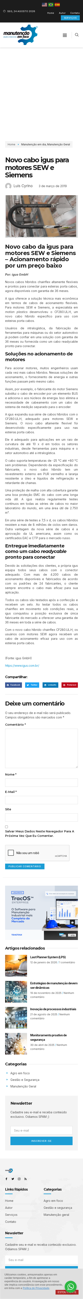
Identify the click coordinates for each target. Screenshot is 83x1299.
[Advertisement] (41, 91)
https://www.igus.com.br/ (22, 665)
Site (8, 809)
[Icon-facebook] (6, 1179)
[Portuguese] (51, 4)
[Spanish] (57, 4)
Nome (10, 774)
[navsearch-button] (77, 35)
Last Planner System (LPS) (48, 957)
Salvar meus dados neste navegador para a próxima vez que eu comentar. (39, 833)
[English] (44, 4)
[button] (65, 35)
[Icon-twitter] (12, 1179)
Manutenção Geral (58, 144)
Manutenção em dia (33, 144)
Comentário (15, 725)
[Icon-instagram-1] (19, 1179)
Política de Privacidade (36, 1288)
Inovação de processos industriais (53, 1009)
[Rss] (25, 1179)
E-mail (11, 792)
